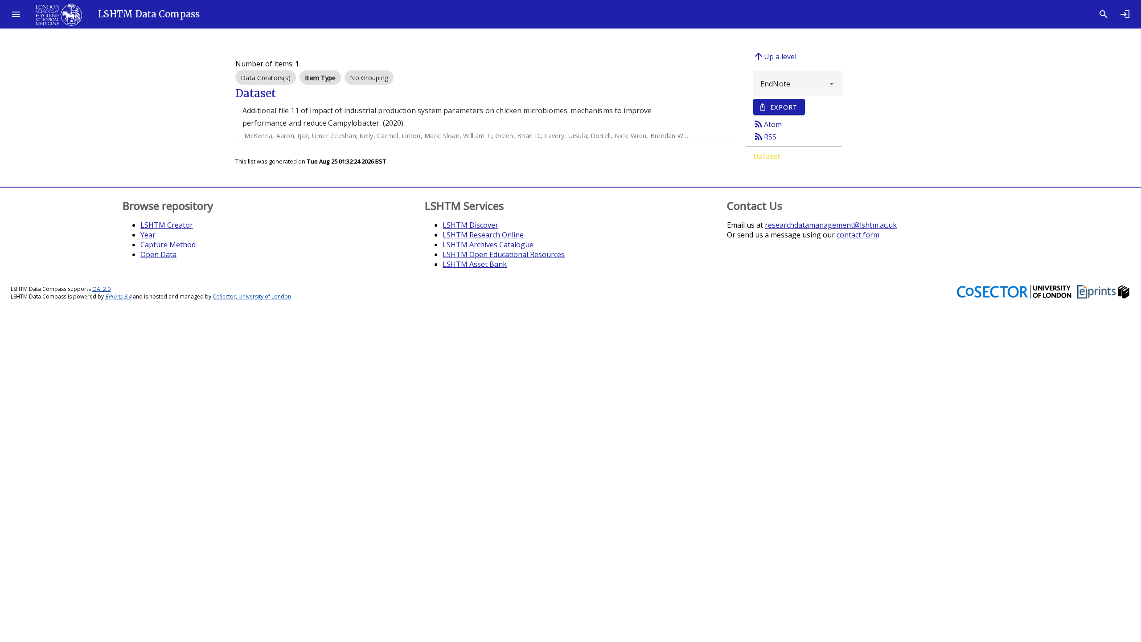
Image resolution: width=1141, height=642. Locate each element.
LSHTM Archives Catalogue (488, 244)
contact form (858, 235)
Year (148, 235)
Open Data (158, 254)
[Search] (1103, 14)
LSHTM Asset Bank (475, 264)
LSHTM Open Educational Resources (504, 254)
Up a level (774, 56)
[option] (265, 77)
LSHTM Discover (470, 225)
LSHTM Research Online (483, 235)
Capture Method (168, 244)
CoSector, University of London (252, 296)
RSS (764, 136)
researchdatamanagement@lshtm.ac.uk (831, 225)
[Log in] (1125, 14)
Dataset (766, 156)
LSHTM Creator (166, 225)
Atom (767, 124)
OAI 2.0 (101, 289)
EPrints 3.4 (118, 296)
